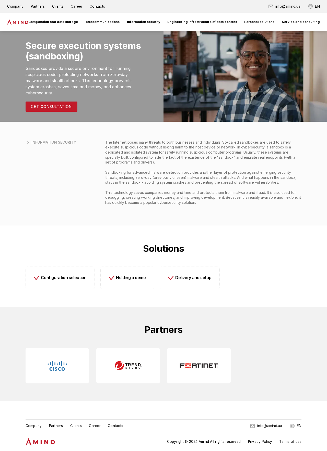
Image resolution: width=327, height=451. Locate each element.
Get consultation (51, 106)
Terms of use (290, 442)
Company (15, 6)
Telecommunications (102, 22)
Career (77, 6)
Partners (38, 6)
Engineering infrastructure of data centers (202, 22)
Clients (58, 6)
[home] (17, 21)
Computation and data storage (53, 22)
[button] (53, 22)
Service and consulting (301, 22)
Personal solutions (259, 22)
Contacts (97, 6)
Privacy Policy (260, 442)
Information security (143, 22)
